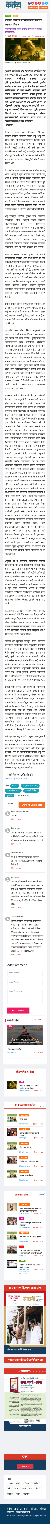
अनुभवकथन (24, 1115)
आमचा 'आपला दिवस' (26, 1175)
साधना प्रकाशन (43, 7)
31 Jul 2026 (39, 1256)
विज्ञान (18, 1493)
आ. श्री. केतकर (25, 1214)
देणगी (26, 1509)
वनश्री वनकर (24, 1124)
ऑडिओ (11, 1026)
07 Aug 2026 (39, 1214)
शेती (8, 1488)
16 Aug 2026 (39, 1152)
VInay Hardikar (25, 1166)
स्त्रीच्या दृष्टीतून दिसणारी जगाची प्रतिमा (29, 1134)
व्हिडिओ (10, 1493)
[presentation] (40, 1106)
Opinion (24, 1157)
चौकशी (43, 1509)
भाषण (22, 1261)
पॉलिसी (10, 1512)
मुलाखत (10, 1483)
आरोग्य (16, 1488)
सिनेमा (8, 16)
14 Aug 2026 (39, 1166)
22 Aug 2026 (39, 1124)
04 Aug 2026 (39, 1228)
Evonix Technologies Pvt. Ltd (21, 1515)
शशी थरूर (23, 1256)
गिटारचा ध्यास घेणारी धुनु (15, 1049)
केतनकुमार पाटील (26, 1228)
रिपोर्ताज (27, 1483)
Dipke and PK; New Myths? (29, 1161)
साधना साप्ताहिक (33, 7)
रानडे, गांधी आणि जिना (25, 1426)
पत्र (21, 1247)
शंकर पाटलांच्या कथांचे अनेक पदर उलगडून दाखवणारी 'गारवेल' (30, 1209)
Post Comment (18, 1010)
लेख (15, 16)
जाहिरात (17, 1509)
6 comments (39, 36)
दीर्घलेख (18, 1483)
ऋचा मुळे (23, 1138)
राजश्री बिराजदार (12, 36)
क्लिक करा (25, 1466)
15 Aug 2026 (39, 1180)
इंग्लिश (36, 1483)
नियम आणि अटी (23, 1512)
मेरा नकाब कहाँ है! (25, 1147)
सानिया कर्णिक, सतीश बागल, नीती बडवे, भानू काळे (24, 1272)
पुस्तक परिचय (24, 1129)
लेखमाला (26, 1493)
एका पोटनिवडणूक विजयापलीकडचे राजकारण (30, 1223)
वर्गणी (9, 1509)
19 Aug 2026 (39, 1138)
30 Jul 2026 (39, 1270)
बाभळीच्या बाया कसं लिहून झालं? (30, 1236)
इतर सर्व (41, 1194)
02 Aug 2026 (39, 1242)
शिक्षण (24, 1488)
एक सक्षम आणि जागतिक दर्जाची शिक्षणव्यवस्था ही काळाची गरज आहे (31, 1252)
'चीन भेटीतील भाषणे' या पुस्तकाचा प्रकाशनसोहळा (30, 1266)
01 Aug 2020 (25, 36)
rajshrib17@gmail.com (16, 779)
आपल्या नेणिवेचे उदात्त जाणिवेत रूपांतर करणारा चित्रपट (29, 1087)
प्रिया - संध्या (23, 1119)
